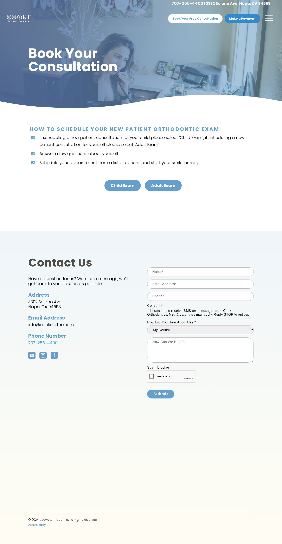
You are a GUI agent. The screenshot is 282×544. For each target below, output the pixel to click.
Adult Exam (163, 185)
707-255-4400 (187, 3)
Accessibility (37, 525)
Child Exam (123, 185)
